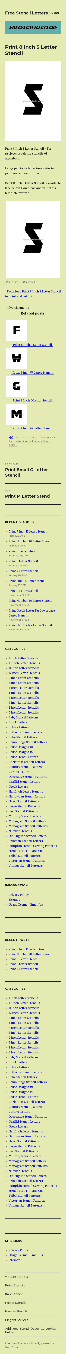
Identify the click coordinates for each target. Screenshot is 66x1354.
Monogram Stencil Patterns (28, 826)
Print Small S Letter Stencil (28, 581)
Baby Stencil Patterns (24, 717)
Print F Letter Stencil (23, 561)
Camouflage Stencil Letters (28, 742)
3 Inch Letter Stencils (24, 683)
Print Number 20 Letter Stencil (30, 541)
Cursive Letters (19, 771)
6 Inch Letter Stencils (24, 697)
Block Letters (18, 722)
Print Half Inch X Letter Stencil (30, 625)
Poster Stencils (15, 1302)
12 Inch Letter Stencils (24, 673)
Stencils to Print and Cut (26, 851)
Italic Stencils (14, 1294)
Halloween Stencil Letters (27, 796)
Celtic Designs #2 (21, 752)
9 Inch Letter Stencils (24, 712)
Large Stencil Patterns (24, 806)
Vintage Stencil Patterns (26, 865)
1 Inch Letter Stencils (23, 658)
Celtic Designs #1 (21, 747)
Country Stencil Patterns (26, 767)
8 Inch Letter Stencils (24, 707)
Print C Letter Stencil (23, 591)
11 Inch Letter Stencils (24, 668)
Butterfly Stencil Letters (25, 732)
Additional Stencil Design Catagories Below (30, 1330)
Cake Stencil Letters (23, 737)
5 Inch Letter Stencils (24, 692)
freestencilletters (24, 437)
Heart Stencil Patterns (24, 801)
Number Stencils (20, 831)
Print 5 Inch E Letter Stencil (28, 531)
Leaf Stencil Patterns (23, 811)
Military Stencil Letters (25, 816)
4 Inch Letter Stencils (24, 688)
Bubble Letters (19, 727)
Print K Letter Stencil (23, 551)
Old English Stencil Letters (28, 836)
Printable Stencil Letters (26, 841)
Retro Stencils (15, 1285)
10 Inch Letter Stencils (24, 663)
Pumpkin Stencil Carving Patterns (33, 846)
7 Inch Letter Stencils (24, 702)
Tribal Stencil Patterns (25, 855)
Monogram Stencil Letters (27, 821)
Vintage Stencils (16, 1277)
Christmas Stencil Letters (27, 762)
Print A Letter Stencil (23, 571)
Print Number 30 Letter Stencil (30, 600)
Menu (55, 12)
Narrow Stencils (16, 1311)
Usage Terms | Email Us (26, 904)
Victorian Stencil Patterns (27, 860)
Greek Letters (18, 786)
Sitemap (14, 899)
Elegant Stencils (16, 1320)
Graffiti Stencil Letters (24, 781)
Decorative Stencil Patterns (28, 776)
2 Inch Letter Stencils (24, 678)
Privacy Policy (19, 894)
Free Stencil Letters (26, 13)
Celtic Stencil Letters (23, 757)
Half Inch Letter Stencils (26, 791)
